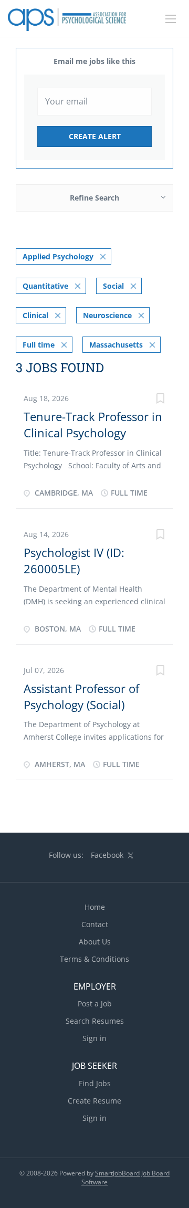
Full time (39, 345)
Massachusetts (116, 345)
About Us (95, 942)
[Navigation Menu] (170, 18)
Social (113, 286)
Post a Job (95, 1004)
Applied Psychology (58, 256)
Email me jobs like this (94, 61)
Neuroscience (107, 315)
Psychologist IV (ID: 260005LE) (74, 560)
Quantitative (45, 286)
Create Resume (94, 1101)
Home (95, 907)
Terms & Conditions (94, 959)
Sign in (94, 1038)
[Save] (160, 399)
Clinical (35, 315)
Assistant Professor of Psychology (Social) (81, 696)
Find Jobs (95, 1083)
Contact (94, 924)
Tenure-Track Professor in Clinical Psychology (93, 424)
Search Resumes (95, 1021)
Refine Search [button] (94, 198)
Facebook (107, 855)
